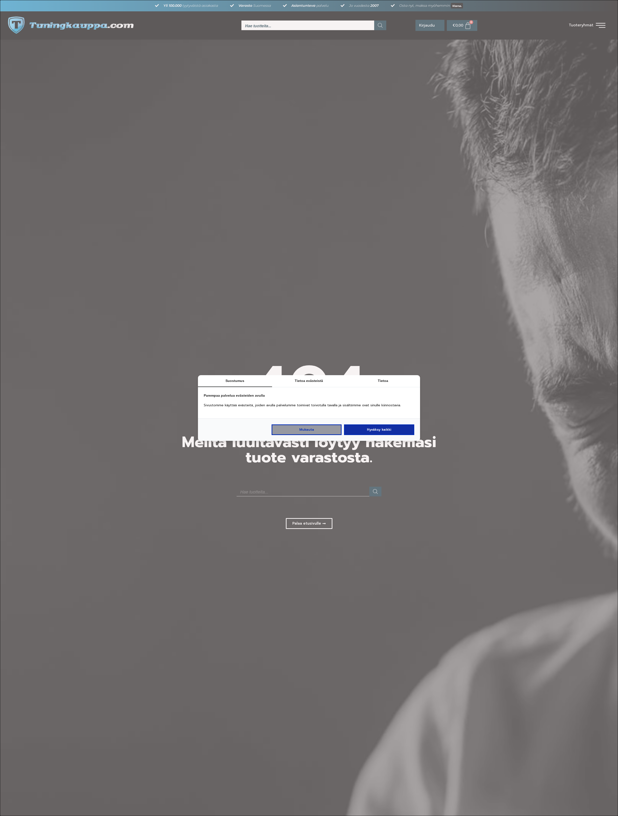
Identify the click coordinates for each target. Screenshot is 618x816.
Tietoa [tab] (383, 381)
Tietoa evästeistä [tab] (309, 381)
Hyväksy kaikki (379, 429)
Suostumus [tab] (234, 381)
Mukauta (306, 429)
